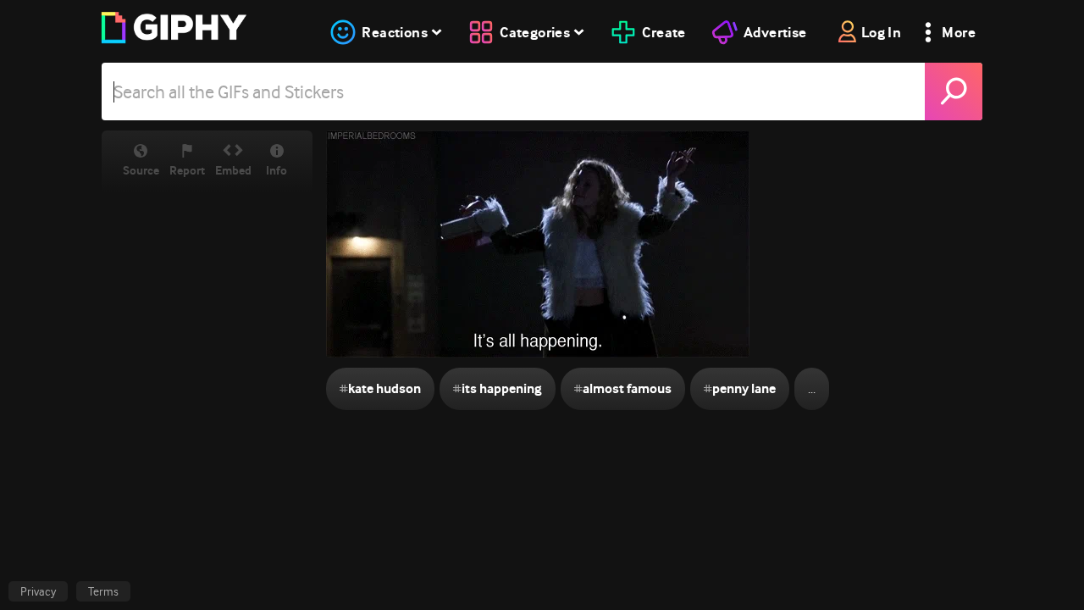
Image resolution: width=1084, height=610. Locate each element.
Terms (103, 591)
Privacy (38, 591)
